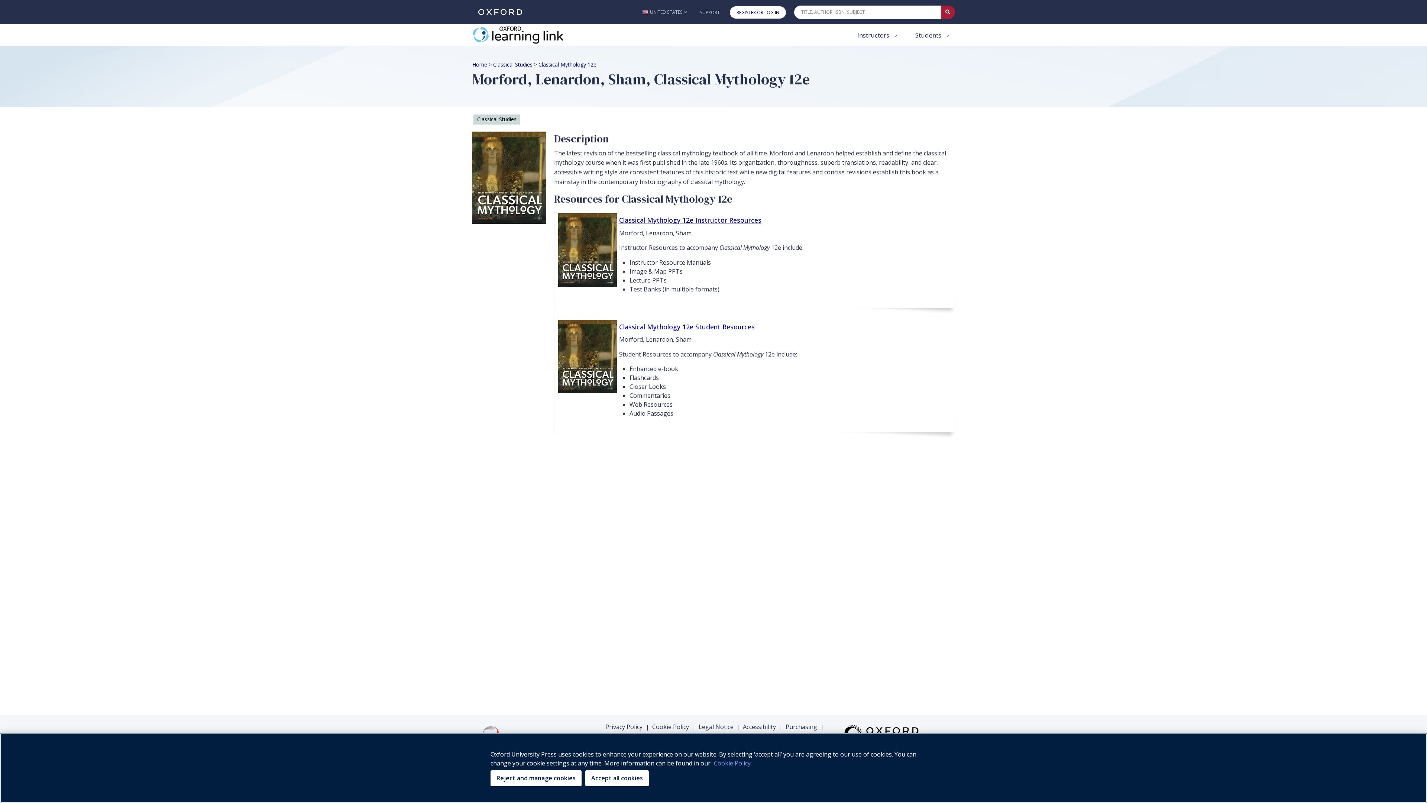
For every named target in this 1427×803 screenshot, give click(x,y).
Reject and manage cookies (536, 778)
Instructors (874, 35)
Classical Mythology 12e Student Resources (687, 326)
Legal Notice (716, 727)
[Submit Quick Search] (948, 12)
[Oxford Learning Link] (528, 35)
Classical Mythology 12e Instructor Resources (690, 220)
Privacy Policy (624, 727)
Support (710, 12)
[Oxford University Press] (500, 12)
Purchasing (801, 727)
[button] (664, 12)
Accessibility (759, 727)
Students (929, 35)
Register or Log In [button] (758, 12)
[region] (713, 768)
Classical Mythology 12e (567, 64)
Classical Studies (513, 64)
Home (479, 64)
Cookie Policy (670, 727)
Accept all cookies (617, 778)
